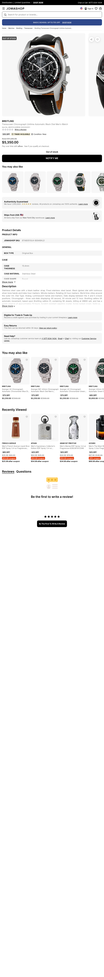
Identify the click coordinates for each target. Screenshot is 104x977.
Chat (67, 338)
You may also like (12, 166)
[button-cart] (100, 8)
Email (60, 338)
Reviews (8, 471)
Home (4, 28)
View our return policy (48, 328)
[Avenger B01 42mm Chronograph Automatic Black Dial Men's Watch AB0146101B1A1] (56, 360)
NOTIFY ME (52, 158)
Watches (11, 28)
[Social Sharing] (91, 39)
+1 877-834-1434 (49, 338)
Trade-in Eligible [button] (22, 134)
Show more (7, 306)
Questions (23, 471)
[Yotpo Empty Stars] (7, 130)
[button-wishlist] (96, 8)
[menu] (3, 8)
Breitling (19, 28)
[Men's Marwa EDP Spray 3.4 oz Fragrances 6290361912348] (84, 417)
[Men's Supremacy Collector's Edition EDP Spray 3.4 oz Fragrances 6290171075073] (56, 417)
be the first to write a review (52, 524)
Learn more (83, 204)
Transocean (28, 28)
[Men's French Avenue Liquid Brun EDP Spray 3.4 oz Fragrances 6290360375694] (27, 417)
